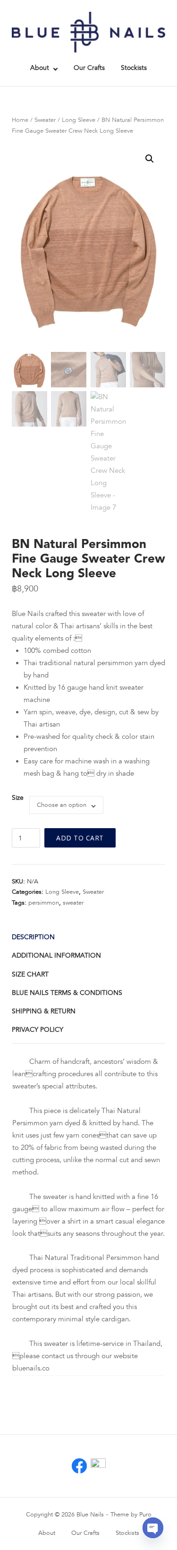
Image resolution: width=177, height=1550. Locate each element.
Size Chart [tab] (30, 974)
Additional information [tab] (56, 955)
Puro (145, 1514)
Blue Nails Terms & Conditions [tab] (67, 993)
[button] (149, 158)
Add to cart (80, 837)
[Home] (88, 31)
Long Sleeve (78, 120)
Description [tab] (33, 937)
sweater (73, 903)
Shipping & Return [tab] (44, 1011)
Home (20, 120)
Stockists (134, 68)
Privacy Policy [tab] (37, 1030)
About (39, 68)
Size (18, 798)
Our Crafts (89, 68)
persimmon (43, 903)
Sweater (45, 120)
